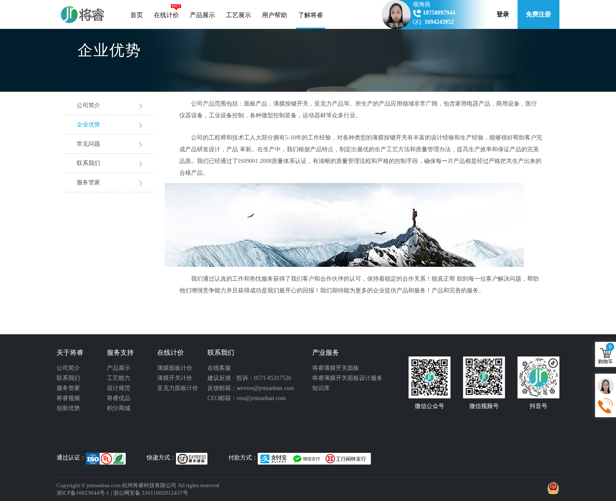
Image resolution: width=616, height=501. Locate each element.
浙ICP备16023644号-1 (83, 493)
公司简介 (88, 105)
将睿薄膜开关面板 (335, 368)
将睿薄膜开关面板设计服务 (347, 378)
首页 (136, 15)
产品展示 (202, 15)
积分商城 (118, 408)
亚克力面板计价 (177, 388)
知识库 (321, 388)
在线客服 (219, 368)
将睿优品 (118, 398)
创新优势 (68, 408)
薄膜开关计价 (174, 378)
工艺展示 (238, 15)
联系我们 (88, 163)
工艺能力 (118, 378)
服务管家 (88, 182)
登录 (503, 14)
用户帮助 (274, 15)
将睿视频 (68, 398)
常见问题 (88, 144)
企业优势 (88, 124)
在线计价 (166, 15)
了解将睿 (310, 15)
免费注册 (538, 14)
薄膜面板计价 (174, 368)
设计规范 (118, 388)
